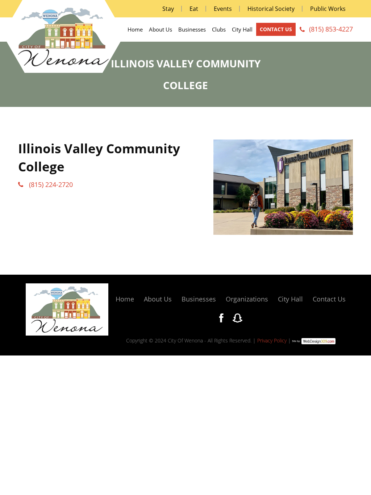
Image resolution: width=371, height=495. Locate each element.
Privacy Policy (272, 340)
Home (135, 29)
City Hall (242, 29)
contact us (276, 29)
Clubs (219, 29)
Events (223, 9)
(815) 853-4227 (331, 29)
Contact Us (329, 299)
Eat (193, 9)
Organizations (247, 299)
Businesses (192, 29)
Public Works (328, 9)
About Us (160, 29)
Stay (168, 9)
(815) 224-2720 (51, 184)
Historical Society (271, 9)
